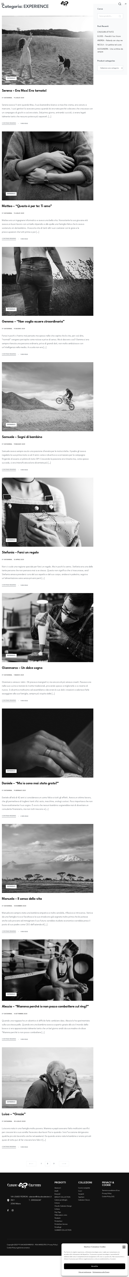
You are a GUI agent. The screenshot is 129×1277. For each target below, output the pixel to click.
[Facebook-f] (8, 1210)
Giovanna (8, 98)
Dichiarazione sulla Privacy (101, 1272)
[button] (124, 1247)
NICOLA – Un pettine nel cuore (109, 45)
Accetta (94, 1266)
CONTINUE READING (9, 123)
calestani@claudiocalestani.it (40, 1197)
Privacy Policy (52, 1245)
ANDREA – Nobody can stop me (110, 41)
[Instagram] (13, 1210)
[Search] (120, 16)
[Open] (2, 4)
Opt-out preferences (85, 1272)
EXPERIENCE (11, 78)
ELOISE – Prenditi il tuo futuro (109, 36)
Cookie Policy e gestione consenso (18, 1248)
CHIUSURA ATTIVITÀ (105, 32)
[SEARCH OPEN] (119, 4)
